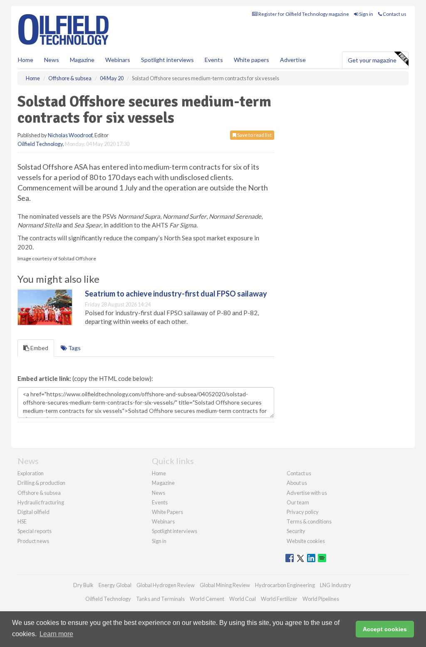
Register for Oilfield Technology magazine (303, 14)
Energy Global (115, 585)
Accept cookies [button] (385, 629)
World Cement (207, 598)
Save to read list (254, 135)
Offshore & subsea (39, 492)
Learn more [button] (56, 633)
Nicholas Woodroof (70, 135)
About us (297, 482)
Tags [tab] (74, 347)
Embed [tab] (38, 347)
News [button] (51, 59)
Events (214, 59)
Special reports (34, 531)
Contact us (394, 14)
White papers (251, 59)
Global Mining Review (225, 585)
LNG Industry (335, 585)
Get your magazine (372, 60)
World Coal (242, 598)
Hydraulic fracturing (40, 502)
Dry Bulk (83, 585)
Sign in (365, 14)
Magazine (82, 59)
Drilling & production (41, 482)
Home (25, 59)
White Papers (167, 512)
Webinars (117, 59)
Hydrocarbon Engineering (285, 585)
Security (296, 531)
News (158, 492)
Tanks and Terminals (160, 598)
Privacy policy (303, 512)
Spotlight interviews (167, 59)
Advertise (293, 59)
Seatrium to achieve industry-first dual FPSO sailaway (176, 293)
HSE (22, 521)
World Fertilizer (279, 598)
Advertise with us (307, 492)
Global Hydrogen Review (165, 585)
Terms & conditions (309, 521)
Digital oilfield (33, 512)
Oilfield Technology (40, 144)
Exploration (30, 473)
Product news (33, 541)
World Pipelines (320, 598)
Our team (298, 502)
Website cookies (306, 541)
